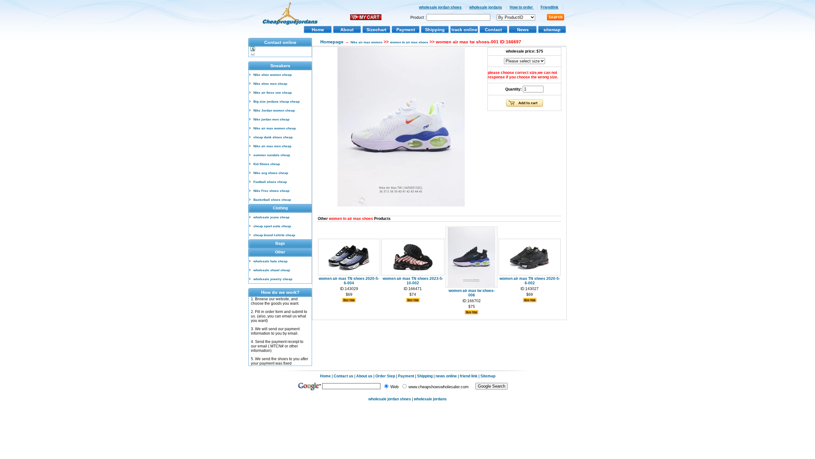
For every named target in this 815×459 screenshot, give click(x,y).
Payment (405, 29)
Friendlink (549, 7)
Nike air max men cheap (272, 146)
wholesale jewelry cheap (272, 279)
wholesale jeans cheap (271, 217)
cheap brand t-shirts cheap (274, 235)
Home (318, 29)
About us (364, 376)
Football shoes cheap (270, 182)
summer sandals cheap (271, 155)
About (347, 29)
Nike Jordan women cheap (274, 110)
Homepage (332, 41)
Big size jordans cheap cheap (276, 101)
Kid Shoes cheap (266, 164)
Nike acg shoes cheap (270, 173)
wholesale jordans (485, 7)
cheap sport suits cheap (272, 226)
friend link (469, 376)
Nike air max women (366, 42)
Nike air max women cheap (274, 128)
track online (464, 29)
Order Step (385, 376)
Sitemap (487, 376)
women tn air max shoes (409, 42)
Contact (493, 29)
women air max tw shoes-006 (472, 292)
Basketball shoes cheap (272, 199)
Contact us (343, 376)
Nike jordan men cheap (271, 119)
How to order (522, 7)
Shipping (435, 29)
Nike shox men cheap (270, 83)
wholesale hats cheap (270, 261)
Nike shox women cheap (272, 74)
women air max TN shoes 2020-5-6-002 (530, 280)
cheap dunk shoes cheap (273, 137)
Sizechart (376, 29)
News (523, 29)
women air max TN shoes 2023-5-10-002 (413, 280)
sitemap (552, 29)
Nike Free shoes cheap (271, 191)
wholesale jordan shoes (440, 7)
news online (446, 376)
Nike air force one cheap (272, 92)
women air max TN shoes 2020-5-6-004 (349, 280)
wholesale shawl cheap (271, 270)
